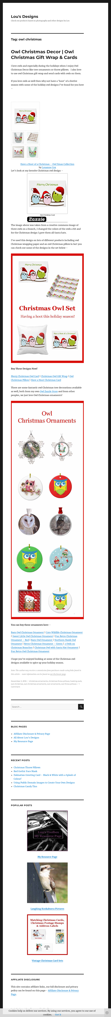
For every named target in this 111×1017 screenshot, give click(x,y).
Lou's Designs (24, 16)
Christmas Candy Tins (25, 786)
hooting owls (76, 681)
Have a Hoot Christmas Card (46, 380)
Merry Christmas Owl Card (25, 376)
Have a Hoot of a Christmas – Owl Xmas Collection (47, 164)
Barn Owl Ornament (42, 640)
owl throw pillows (68, 684)
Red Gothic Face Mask (25, 771)
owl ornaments (53, 684)
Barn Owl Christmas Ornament (27, 632)
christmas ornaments (38, 681)
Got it (58, 1014)
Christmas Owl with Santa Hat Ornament (56, 647)
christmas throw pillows (59, 681)
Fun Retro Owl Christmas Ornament (30, 651)
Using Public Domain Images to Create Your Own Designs (44, 782)
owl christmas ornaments (35, 684)
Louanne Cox (49, 167)
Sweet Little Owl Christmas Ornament (32, 636)
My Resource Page (23, 741)
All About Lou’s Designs (26, 737)
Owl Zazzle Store (49, 391)
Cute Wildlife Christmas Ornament (64, 632)
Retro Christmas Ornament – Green (43, 643)
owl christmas (17, 684)
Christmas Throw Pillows (27, 767)
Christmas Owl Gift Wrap (54, 376)
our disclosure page (58, 674)
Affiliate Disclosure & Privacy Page (32, 733)
